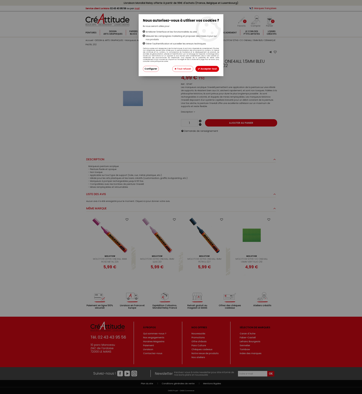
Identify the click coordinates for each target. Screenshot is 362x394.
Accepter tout (208, 68)
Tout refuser (183, 68)
